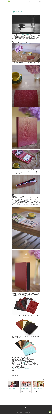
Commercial (13, 370)
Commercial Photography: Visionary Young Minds (38, 389)
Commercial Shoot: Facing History (24, 388)
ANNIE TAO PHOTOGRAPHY (25, 412)
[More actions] (39, 9)
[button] (33, 1)
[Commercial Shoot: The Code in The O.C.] (13, 384)
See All (43, 379)
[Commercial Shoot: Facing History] (26, 384)
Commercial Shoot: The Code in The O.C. (13, 388)
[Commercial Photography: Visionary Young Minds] (38, 384)
